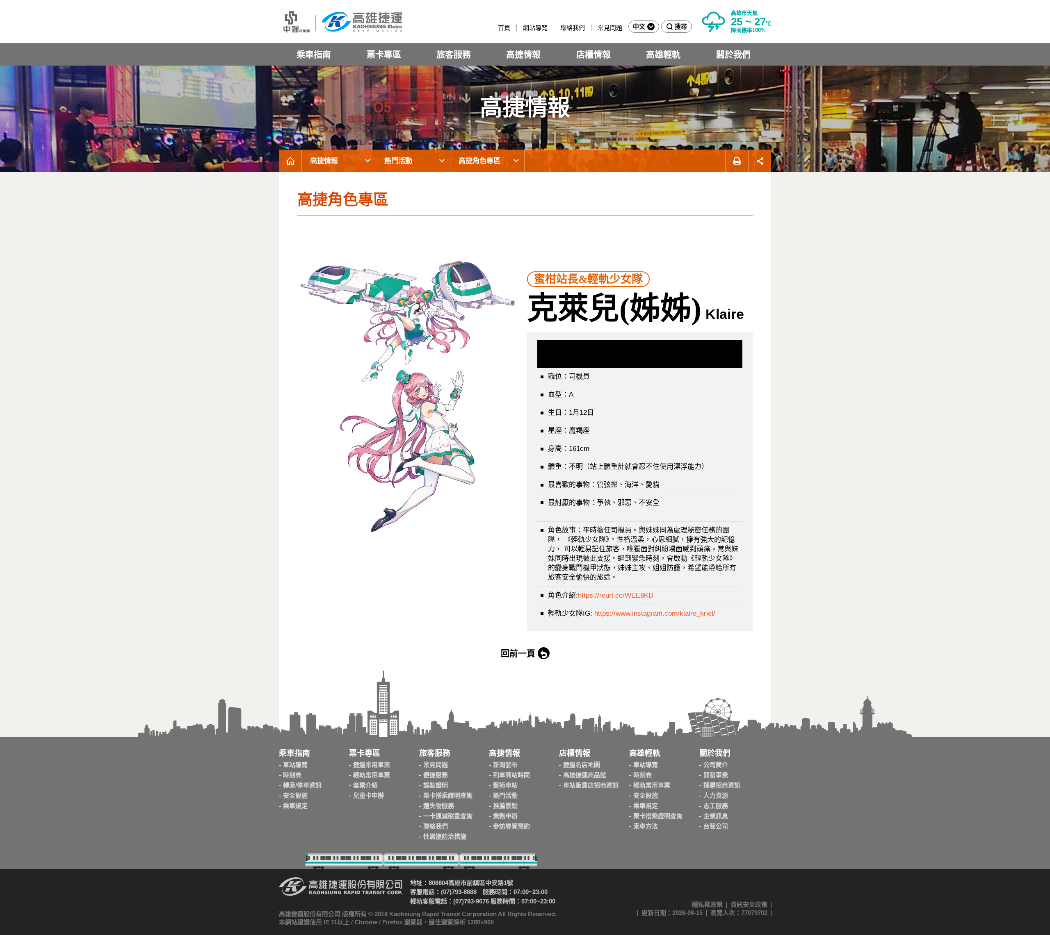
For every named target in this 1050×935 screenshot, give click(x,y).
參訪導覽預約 (511, 826)
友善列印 (736, 161)
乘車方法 (645, 826)
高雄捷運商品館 (584, 774)
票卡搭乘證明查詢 (447, 795)
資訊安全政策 (748, 904)
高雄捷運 (340, 21)
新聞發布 (505, 764)
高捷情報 (523, 54)
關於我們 (733, 54)
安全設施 (295, 795)
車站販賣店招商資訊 (591, 785)
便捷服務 (435, 774)
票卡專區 (384, 54)
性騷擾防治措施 (444, 836)
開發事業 (715, 774)
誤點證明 (435, 785)
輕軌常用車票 (371, 774)
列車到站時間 (511, 774)
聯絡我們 (572, 27)
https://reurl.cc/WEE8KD (615, 595)
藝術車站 (505, 785)
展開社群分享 (760, 161)
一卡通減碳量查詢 (447, 815)
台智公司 (715, 826)
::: (494, 27)
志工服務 (715, 805)
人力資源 (715, 795)
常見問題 (610, 27)
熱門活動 (398, 161)
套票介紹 (365, 785)
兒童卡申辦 (368, 795)
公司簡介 (715, 764)
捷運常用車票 (371, 764)
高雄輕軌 (663, 54)
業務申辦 (505, 815)
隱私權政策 (707, 904)
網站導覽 (535, 27)
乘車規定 (295, 805)
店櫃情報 (593, 54)
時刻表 (292, 774)
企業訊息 (715, 815)
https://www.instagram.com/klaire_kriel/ (654, 613)
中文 (639, 26)
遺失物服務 (438, 805)
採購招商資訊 (721, 785)
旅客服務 (453, 54)
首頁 (504, 27)
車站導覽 (295, 764)
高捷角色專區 (479, 161)
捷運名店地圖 (581, 764)
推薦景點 (505, 805)
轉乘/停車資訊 (302, 785)
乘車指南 (314, 54)
